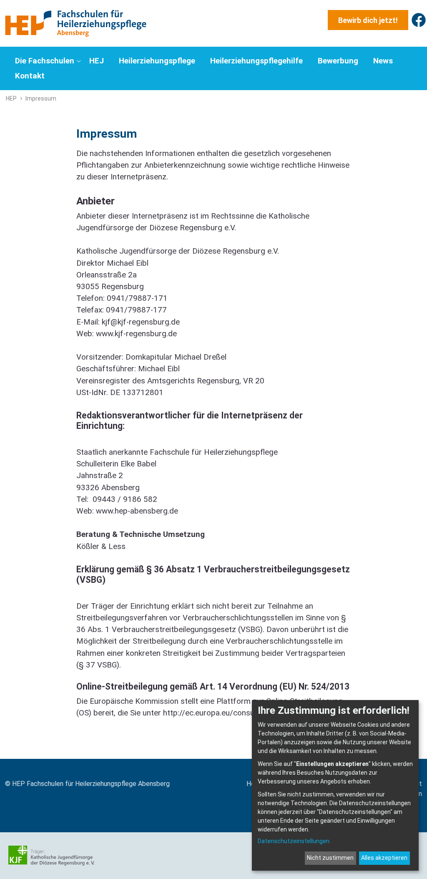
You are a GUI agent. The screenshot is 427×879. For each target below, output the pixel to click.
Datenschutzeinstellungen (293, 841)
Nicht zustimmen (330, 857)
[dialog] (335, 785)
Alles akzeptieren (384, 857)
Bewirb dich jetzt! (368, 20)
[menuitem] (47, 60)
